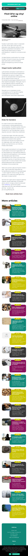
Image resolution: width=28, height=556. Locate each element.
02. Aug (18, 220)
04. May (18, 447)
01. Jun (17, 347)
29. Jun (17, 304)
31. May (17, 374)
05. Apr (17, 505)
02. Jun (17, 333)
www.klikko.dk (15, 537)
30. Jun (17, 277)
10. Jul (17, 262)
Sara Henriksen (14, 20)
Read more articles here (14, 194)
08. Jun (17, 318)
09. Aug (18, 205)
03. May (18, 491)
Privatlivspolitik (16, 554)
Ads (14, 544)
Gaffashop (20, 20)
